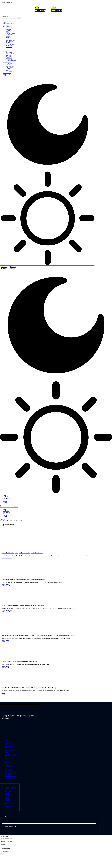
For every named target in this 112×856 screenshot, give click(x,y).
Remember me (6, 848)
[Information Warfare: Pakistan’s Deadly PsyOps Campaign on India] (18, 576)
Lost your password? (5, 851)
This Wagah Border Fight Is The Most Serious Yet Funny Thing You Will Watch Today (29, 688)
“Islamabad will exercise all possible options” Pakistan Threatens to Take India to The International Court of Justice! (38, 635)
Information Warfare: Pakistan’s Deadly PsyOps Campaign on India (23, 579)
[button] (5, 16)
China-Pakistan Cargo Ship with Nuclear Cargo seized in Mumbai (22, 553)
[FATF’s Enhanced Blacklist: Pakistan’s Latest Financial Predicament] (18, 602)
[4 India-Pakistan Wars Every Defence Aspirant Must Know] (18, 658)
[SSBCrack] (8, 268)
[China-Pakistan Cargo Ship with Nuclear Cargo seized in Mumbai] (18, 550)
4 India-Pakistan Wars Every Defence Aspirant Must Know (20, 661)
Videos (3, 693)
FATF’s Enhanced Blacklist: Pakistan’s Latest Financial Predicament (23, 605)
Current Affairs (5, 584)
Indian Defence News (7, 558)
